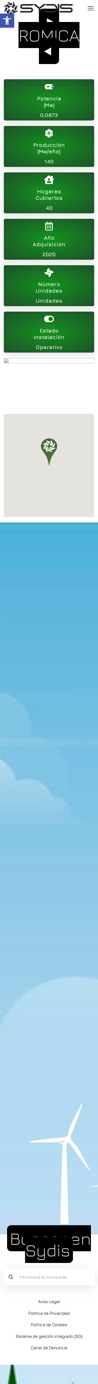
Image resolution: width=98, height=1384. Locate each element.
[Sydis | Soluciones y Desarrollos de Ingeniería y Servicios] (38, 8)
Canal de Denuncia (49, 1347)
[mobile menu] (90, 8)
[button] (7, 21)
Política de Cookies (49, 1324)
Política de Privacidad (49, 1313)
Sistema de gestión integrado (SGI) (49, 1336)
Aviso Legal (49, 1301)
